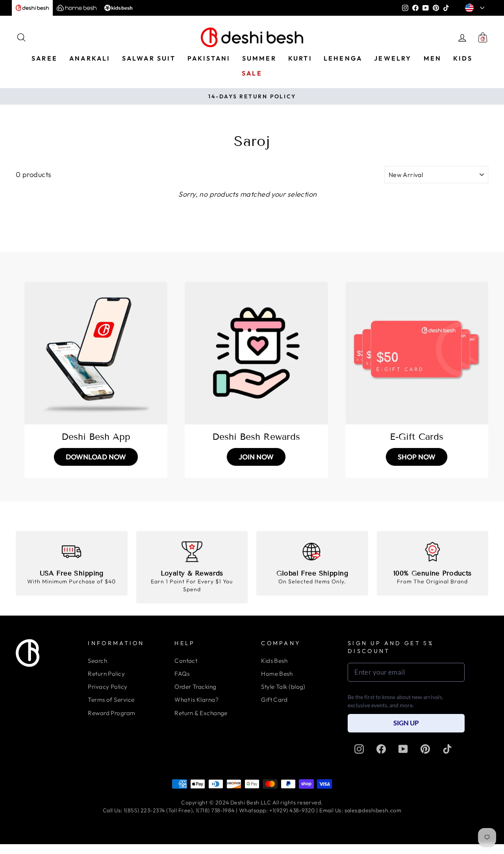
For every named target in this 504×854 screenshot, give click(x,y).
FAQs (181, 673)
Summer (259, 58)
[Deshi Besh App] (95, 353)
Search (97, 660)
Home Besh (277, 673)
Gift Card (274, 699)
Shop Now (416, 456)
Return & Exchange (201, 713)
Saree (44, 58)
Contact (185, 660)
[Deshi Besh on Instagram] (359, 749)
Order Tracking (195, 686)
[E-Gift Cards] (416, 353)
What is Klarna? (196, 699)
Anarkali (89, 58)
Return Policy (106, 673)
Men (433, 58)
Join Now (256, 456)
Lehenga (343, 58)
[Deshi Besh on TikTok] (447, 749)
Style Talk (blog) (283, 686)
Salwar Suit (149, 58)
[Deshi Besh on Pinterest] (425, 749)
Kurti (300, 58)
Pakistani (208, 58)
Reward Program (111, 713)
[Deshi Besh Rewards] (256, 353)
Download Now (96, 456)
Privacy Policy (107, 686)
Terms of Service (111, 699)
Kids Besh (274, 660)
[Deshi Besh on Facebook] (381, 749)
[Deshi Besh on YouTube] (403, 749)
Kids (462, 58)
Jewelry (392, 58)
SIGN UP (406, 723)
